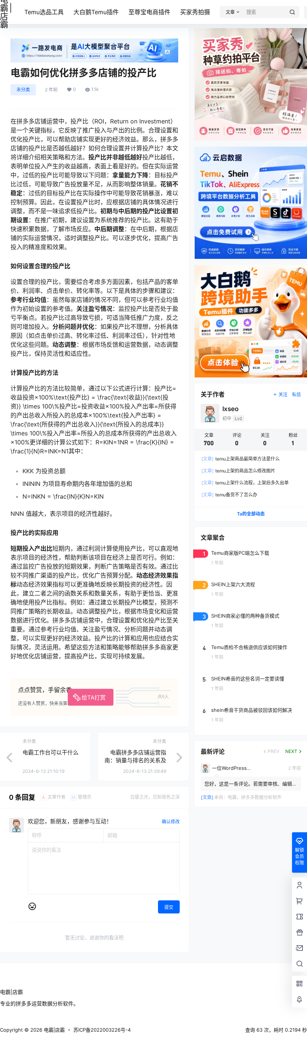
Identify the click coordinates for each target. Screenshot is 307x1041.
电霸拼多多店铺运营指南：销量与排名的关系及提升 (135, 760)
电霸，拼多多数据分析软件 (255, 797)
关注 (283, 394)
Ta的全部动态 (251, 514)
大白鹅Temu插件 (96, 12)
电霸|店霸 (53, 1030)
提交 (168, 907)
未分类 (23, 89)
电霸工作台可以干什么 (50, 752)
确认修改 (171, 821)
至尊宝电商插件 (149, 12)
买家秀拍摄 (195, 12)
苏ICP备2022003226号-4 (102, 1030)
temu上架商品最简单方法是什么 (240, 459)
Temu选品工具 (44, 12)
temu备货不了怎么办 (229, 494)
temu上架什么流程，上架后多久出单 (245, 483)
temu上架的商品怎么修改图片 (238, 471)
